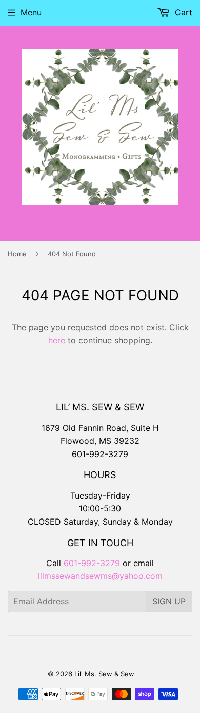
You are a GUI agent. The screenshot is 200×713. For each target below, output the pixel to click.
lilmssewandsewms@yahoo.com (100, 576)
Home (17, 254)
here (56, 340)
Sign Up (169, 601)
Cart (182, 12)
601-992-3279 (100, 454)
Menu (31, 12)
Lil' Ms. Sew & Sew (104, 673)
